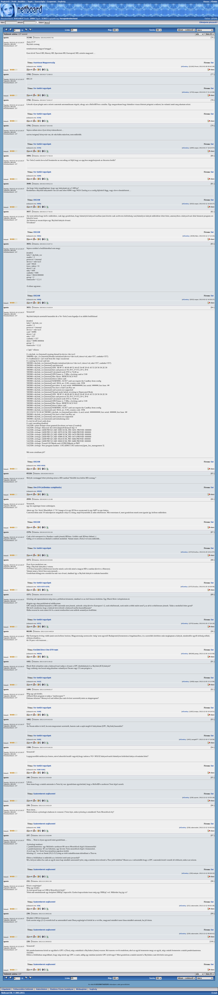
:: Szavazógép (39, 2)
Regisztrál (5, 2)
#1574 (38, 586)
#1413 (38, 681)
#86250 (38, 653)
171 (213, 19)
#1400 (38, 769)
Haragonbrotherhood (68, 19)
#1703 (38, 148)
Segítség (93, 989)
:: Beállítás (21, 2)
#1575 (43, 586)
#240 (38, 827)
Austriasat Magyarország (44, 63)
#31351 (38, 66)
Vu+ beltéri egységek (42, 88)
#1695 (38, 176)
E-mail (215, 993)
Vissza (206, 2)
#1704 (38, 118)
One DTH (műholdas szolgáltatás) (47, 487)
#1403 (38, 739)
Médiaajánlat (81, 989)
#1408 (38, 711)
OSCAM (36, 200)
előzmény (185, 66)
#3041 (38, 236)
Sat (212, 63)
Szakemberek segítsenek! (44, 794)
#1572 (38, 623)
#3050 (38, 204)
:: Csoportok (50, 2)
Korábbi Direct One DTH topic (45, 650)
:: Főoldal (213, 2)
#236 (38, 905)
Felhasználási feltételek (23, 989)
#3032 (38, 465)
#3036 (38, 299)
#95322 (38, 491)
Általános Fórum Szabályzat (61, 989)
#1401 (43, 769)
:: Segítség (60, 2)
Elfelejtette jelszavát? (208, 22)
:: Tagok (29, 2)
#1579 (47, 586)
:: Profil (12, 2)
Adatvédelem (41, 989)
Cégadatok (6, 989)
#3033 (43, 465)
